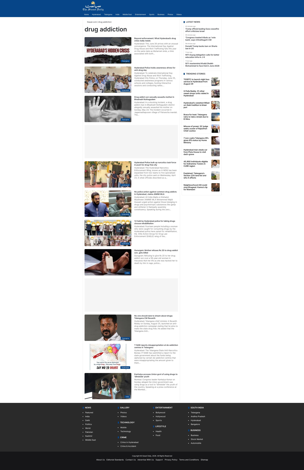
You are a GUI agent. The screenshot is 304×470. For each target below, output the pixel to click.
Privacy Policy (171, 459)
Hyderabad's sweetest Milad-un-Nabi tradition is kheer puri (197, 105)
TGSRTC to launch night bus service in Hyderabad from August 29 (196, 81)
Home (86, 14)
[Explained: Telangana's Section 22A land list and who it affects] (215, 175)
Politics (88, 424)
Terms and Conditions (189, 459)
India (117, 14)
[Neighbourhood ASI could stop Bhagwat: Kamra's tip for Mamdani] (215, 187)
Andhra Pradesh (198, 416)
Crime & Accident (128, 446)
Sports (151, 14)
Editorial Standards (115, 459)
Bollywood (160, 412)
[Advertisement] (131, 141)
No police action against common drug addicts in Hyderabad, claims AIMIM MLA (155, 193)
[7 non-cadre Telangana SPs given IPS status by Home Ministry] (215, 140)
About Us (100, 459)
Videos (179, 14)
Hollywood (160, 416)
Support (159, 459)
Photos (170, 14)
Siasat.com (91, 22)
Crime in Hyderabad (129, 442)
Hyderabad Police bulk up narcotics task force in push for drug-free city (155, 163)
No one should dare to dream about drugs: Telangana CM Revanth (153, 317)
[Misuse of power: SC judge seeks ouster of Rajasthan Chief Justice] (215, 128)
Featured (89, 412)
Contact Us (131, 459)
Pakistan (89, 432)
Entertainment (140, 14)
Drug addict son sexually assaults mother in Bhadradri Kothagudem (154, 98)
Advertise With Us (146, 459)
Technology (125, 431)
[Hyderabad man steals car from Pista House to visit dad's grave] (215, 152)
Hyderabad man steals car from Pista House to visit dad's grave (195, 152)
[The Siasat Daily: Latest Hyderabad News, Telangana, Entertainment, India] (93, 6)
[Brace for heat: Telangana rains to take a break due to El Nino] (215, 117)
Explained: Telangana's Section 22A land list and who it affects (195, 175)
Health (159, 431)
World (87, 428)
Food (158, 435)
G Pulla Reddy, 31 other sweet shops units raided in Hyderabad (196, 93)
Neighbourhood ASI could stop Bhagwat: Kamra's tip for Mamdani (195, 187)
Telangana (108, 14)
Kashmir (88, 436)
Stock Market (197, 439)
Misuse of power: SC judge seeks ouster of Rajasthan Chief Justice (196, 128)
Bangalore (195, 424)
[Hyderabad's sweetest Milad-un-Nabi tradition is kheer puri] (215, 105)
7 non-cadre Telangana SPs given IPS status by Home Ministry (196, 140)
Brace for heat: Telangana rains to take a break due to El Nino (196, 116)
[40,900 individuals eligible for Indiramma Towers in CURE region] (215, 164)
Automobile (196, 443)
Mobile (123, 427)
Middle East (127, 14)
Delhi (87, 420)
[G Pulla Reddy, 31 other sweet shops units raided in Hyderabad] (215, 93)
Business (161, 14)
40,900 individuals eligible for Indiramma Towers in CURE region (196, 163)
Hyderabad (96, 14)
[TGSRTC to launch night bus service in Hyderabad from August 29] (215, 82)
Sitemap (204, 459)
